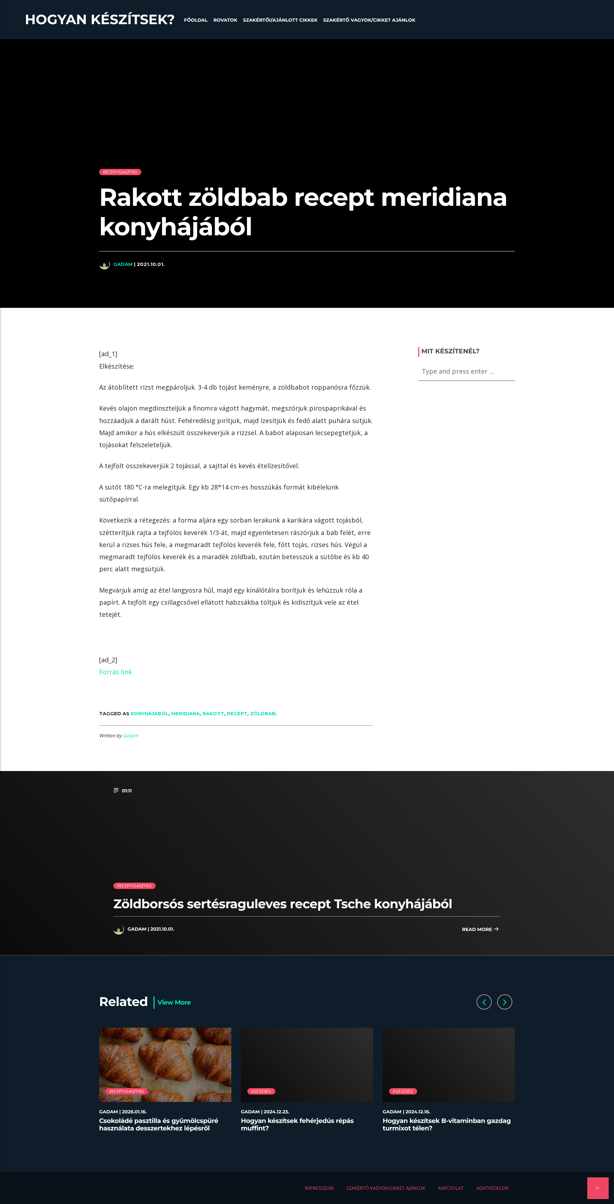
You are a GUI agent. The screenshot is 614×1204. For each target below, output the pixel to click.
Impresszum (319, 1188)
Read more (477, 929)
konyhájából (149, 713)
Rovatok (225, 20)
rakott (213, 713)
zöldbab (262, 713)
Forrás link (115, 672)
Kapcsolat (451, 1188)
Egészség (261, 1091)
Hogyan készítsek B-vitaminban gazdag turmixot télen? (447, 1125)
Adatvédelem (492, 1188)
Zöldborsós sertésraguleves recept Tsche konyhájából (282, 903)
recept (237, 713)
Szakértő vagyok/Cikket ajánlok (369, 20)
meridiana (185, 713)
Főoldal (196, 20)
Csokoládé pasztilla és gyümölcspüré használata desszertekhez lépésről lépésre (158, 1128)
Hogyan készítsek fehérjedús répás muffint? (297, 1125)
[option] (165, 1084)
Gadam (123, 264)
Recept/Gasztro (120, 172)
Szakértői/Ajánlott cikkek (280, 20)
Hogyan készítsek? (100, 19)
